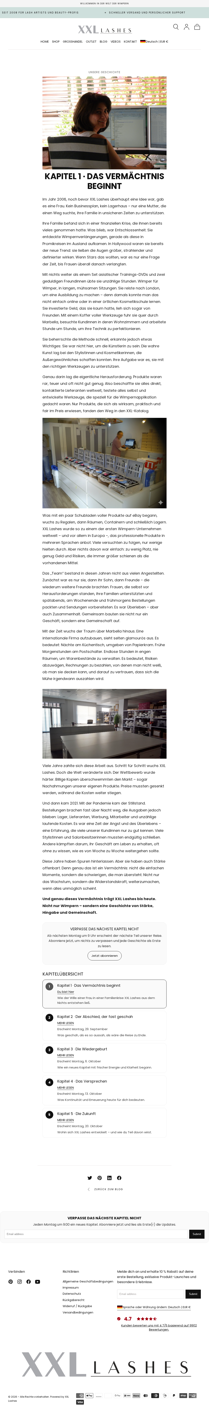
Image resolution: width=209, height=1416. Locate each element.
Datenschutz (72, 1294)
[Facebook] (28, 1281)
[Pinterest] (10, 1281)
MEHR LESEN (65, 1023)
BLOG (103, 42)
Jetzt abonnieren (104, 956)
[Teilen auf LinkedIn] (109, 1177)
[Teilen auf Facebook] (119, 1177)
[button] (176, 27)
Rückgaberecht (73, 1300)
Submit (197, 1234)
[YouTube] (37, 1281)
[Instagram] (19, 1281)
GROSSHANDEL (73, 42)
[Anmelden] (186, 27)
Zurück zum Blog (108, 1189)
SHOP (56, 42)
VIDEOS (116, 42)
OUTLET (91, 42)
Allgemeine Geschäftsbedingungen (88, 1281)
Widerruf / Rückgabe (77, 1306)
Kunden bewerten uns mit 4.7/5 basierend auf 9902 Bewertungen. (159, 1327)
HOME (45, 42)
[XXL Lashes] (104, 1364)
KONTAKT (130, 42)
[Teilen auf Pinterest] (99, 1177)
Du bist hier (65, 992)
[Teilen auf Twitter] (89, 1177)
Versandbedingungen (78, 1312)
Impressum (71, 1288)
